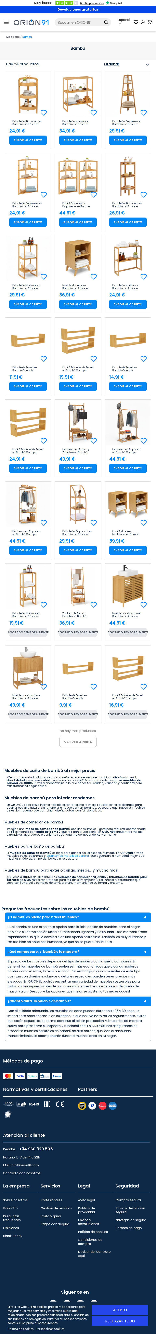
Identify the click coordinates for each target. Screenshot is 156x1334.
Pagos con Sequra (55, 1224)
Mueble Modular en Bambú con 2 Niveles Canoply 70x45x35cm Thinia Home (76, 287)
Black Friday (12, 1236)
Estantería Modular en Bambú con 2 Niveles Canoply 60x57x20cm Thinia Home (126, 287)
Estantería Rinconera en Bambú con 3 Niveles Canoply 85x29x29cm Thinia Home (127, 205)
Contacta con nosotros (21, 1173)
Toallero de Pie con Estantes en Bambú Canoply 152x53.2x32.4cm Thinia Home (76, 615)
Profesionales (51, 1200)
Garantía (10, 1208)
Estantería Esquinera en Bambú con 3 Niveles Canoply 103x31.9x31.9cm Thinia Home (127, 123)
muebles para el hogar (122, 927)
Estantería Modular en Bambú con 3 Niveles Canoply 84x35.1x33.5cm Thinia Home (27, 287)
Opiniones (11, 1228)
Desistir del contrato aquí (94, 1253)
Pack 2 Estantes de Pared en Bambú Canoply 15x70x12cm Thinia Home (27, 451)
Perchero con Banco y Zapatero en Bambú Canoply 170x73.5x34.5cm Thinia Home (77, 451)
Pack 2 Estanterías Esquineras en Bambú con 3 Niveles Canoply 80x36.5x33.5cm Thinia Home (76, 205)
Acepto (120, 1309)
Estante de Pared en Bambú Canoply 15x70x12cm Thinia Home (127, 369)
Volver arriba (78, 741)
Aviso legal (86, 1200)
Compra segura (128, 1200)
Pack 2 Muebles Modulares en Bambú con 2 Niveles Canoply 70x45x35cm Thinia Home (126, 533)
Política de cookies (93, 1231)
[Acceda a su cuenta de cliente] (143, 24)
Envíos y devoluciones (88, 1222)
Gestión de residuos (56, 1208)
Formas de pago (129, 1228)
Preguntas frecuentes (12, 1218)
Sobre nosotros (15, 1200)
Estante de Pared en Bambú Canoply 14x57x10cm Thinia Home (27, 369)
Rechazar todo (120, 1321)
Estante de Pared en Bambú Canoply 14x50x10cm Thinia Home (77, 697)
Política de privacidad (86, 1210)
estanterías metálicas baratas (68, 856)
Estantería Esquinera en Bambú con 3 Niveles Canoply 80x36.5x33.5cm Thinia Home (27, 205)
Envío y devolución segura (130, 1210)
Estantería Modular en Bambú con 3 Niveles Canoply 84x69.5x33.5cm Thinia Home (76, 123)
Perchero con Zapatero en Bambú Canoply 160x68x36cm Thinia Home (26, 533)
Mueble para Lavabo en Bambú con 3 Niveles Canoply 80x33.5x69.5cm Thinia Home (26, 697)
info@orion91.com (25, 1165)
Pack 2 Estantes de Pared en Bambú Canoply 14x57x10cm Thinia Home (77, 369)
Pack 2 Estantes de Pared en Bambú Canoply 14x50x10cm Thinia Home (127, 697)
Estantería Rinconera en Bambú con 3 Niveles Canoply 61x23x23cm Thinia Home (27, 123)
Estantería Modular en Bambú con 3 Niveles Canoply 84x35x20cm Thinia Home (26, 615)
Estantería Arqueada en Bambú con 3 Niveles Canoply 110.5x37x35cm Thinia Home (77, 533)
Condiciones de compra (90, 1241)
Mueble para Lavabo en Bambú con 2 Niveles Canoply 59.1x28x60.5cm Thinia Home (128, 615)
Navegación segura (131, 1220)
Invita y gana (51, 1216)
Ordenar (127, 64)
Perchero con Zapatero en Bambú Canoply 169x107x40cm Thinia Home (126, 451)
